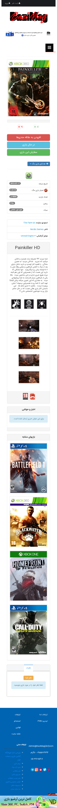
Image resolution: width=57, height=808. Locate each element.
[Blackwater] (28, 522)
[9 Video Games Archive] (28, 802)
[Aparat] (49, 769)
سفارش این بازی (28, 152)
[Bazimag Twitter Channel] (44, 769)
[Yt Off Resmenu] (49, 48)
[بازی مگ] (28, 17)
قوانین (18, 727)
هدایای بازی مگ (38, 164)
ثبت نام (15, 3)
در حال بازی (28, 145)
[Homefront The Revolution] (28, 575)
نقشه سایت (16, 734)
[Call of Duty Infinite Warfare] (28, 629)
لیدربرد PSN (43, 721)
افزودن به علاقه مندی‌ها (28, 137)
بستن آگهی (51, 794)
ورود (7, 3)
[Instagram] (36, 769)
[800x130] (28, 34)
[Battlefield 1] (28, 468)
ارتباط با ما (43, 714)
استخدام (17, 721)
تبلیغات (17, 714)
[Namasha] (40, 769)
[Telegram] (32, 769)
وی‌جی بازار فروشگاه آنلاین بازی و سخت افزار (12, 756)
